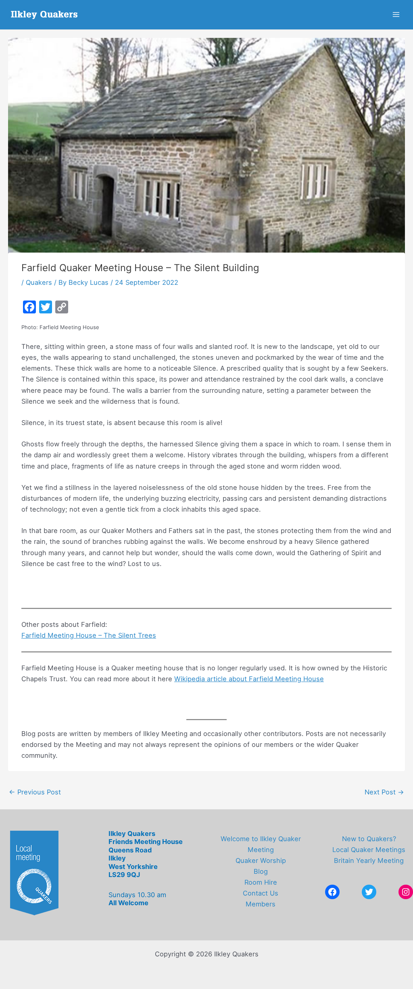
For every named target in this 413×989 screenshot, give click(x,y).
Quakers (39, 282)
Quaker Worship (261, 860)
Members (260, 904)
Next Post (384, 792)
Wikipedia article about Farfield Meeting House (249, 679)
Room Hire (260, 882)
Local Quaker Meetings (368, 850)
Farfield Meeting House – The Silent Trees (88, 635)
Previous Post (35, 792)
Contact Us (260, 893)
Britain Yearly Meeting (369, 860)
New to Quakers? (369, 839)
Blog (261, 871)
